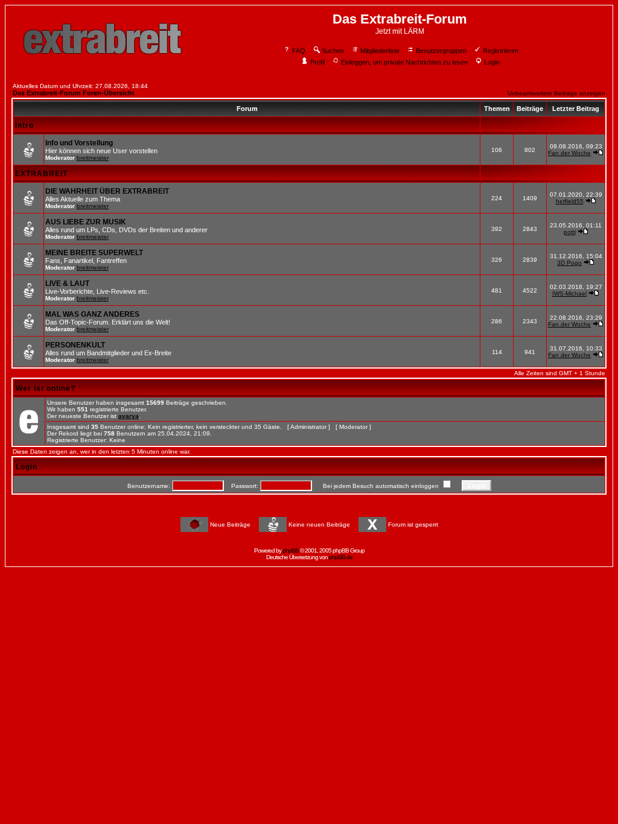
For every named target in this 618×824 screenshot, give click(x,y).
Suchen (333, 50)
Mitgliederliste (380, 50)
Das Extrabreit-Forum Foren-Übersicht (74, 93)
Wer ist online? (45, 388)
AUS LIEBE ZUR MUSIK (85, 222)
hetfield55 (570, 201)
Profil (317, 62)
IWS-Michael (569, 293)
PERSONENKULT (75, 345)
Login (492, 62)
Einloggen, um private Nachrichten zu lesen (404, 62)
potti (570, 232)
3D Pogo (569, 262)
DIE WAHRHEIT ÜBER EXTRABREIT (107, 191)
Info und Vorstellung (79, 143)
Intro (24, 125)
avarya (128, 416)
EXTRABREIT (41, 174)
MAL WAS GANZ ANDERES (92, 314)
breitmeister (93, 157)
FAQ (298, 50)
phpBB (290, 550)
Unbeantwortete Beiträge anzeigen (556, 93)
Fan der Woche (569, 153)
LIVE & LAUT (67, 283)
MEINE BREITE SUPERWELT (94, 253)
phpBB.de (340, 557)
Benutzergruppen (441, 50)
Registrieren (500, 50)
